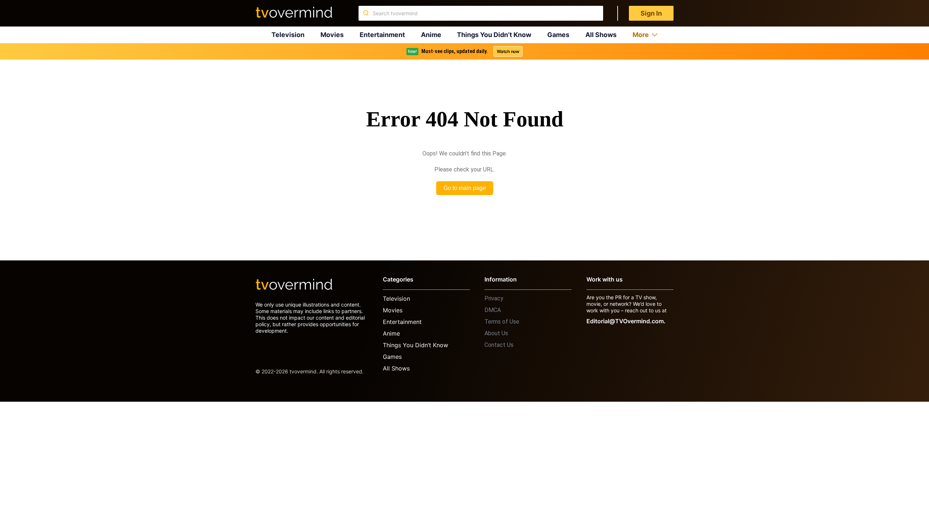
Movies (332, 34)
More (641, 34)
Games (558, 34)
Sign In (651, 13)
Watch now (508, 51)
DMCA (492, 310)
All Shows (601, 34)
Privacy (493, 298)
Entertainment (382, 34)
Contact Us (498, 344)
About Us (496, 333)
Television (287, 34)
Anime (431, 34)
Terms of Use (501, 321)
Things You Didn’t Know (494, 34)
